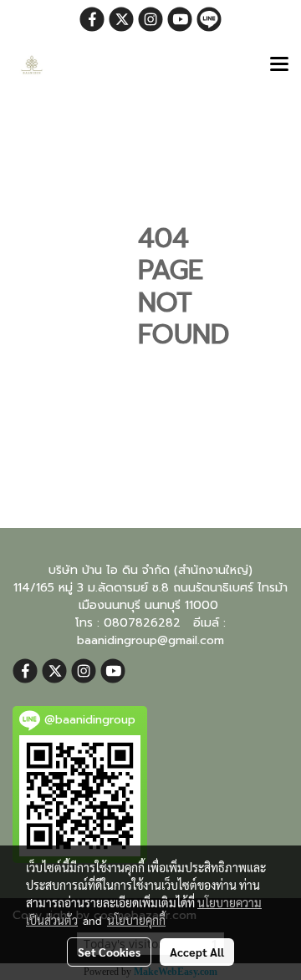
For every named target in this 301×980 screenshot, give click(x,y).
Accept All (197, 951)
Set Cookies (109, 951)
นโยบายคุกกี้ (136, 919)
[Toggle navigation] (279, 65)
